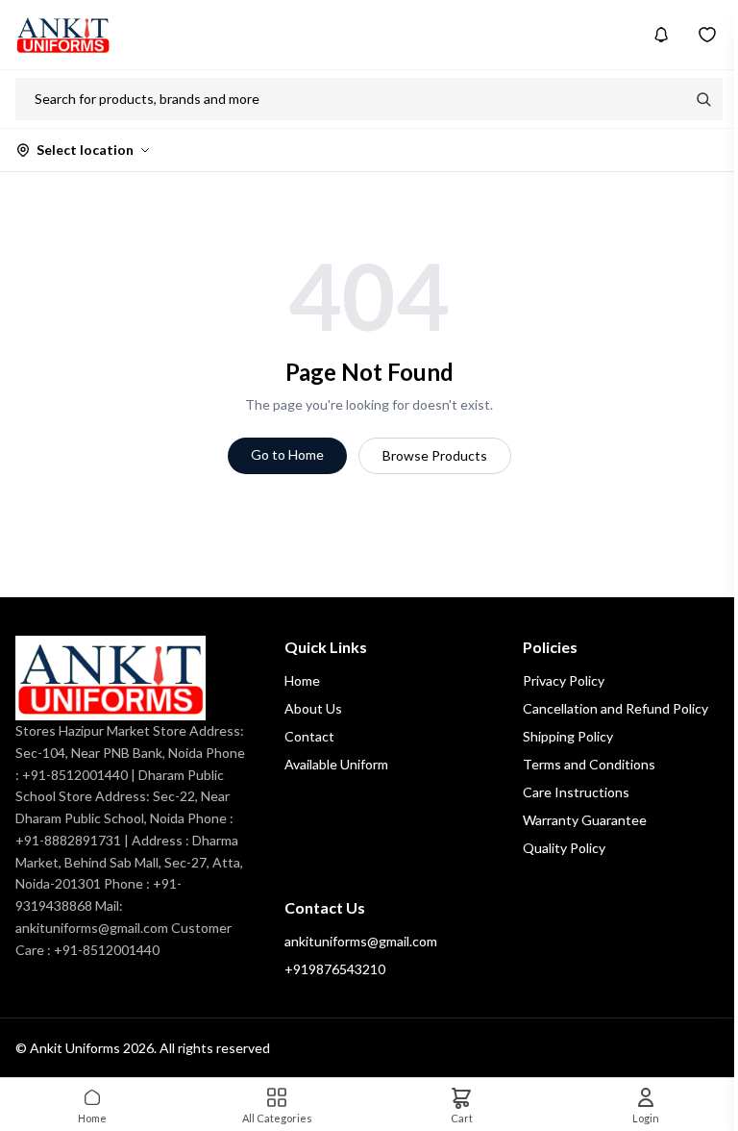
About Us (313, 708)
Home (302, 680)
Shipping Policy (568, 736)
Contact (309, 736)
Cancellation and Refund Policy (615, 708)
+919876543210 (334, 969)
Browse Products (434, 455)
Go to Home (287, 454)
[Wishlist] (707, 34)
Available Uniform (336, 764)
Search (703, 99)
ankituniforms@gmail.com (360, 941)
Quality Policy (564, 848)
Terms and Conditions (589, 764)
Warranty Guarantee (585, 820)
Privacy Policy (563, 680)
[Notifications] (661, 34)
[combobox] (349, 99)
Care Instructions (576, 792)
